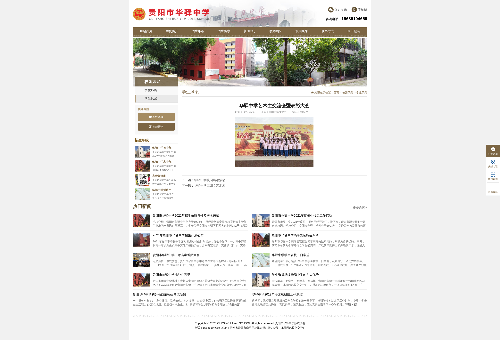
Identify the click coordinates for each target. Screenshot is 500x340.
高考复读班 (159, 175)
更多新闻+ (360, 207)
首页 (336, 92)
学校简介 (172, 31)
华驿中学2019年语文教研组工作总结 (277, 294)
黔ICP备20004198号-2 (265, 332)
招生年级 (198, 31)
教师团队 (276, 31)
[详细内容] (234, 304)
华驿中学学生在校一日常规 (290, 255)
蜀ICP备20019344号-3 (235, 332)
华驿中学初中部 (161, 147)
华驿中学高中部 (161, 161)
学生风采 (151, 98)
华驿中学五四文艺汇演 (209, 185)
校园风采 (302, 31)
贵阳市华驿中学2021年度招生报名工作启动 (302, 215)
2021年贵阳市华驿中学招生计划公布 (178, 235)
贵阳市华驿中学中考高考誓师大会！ (178, 255)
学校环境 (151, 90)
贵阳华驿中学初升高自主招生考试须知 (159, 294)
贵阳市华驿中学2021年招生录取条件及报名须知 (186, 215)
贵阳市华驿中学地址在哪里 (171, 274)
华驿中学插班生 (161, 189)
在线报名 (157, 126)
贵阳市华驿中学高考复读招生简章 (295, 235)
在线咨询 (157, 116)
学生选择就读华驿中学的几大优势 (295, 274)
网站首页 (146, 31)
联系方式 (327, 31)
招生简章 (224, 31)
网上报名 (353, 31)
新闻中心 (250, 31)
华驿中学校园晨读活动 (209, 180)
